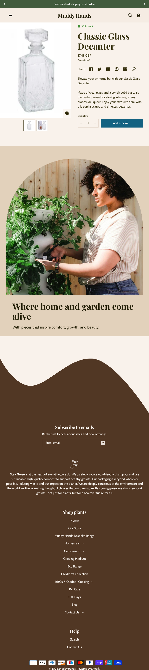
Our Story (74, 528)
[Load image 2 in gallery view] (42, 125)
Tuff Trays (74, 597)
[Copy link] (133, 69)
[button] (130, 15)
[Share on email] (125, 69)
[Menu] (10, 15)
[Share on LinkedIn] (108, 69)
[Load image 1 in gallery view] (29, 125)
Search (74, 639)
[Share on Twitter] (99, 69)
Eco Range (74, 566)
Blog (75, 604)
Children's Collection (74, 574)
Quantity (83, 115)
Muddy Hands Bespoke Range (74, 536)
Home (74, 520)
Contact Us (74, 647)
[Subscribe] (103, 443)
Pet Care (74, 589)
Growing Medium (74, 558)
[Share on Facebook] (91, 69)
